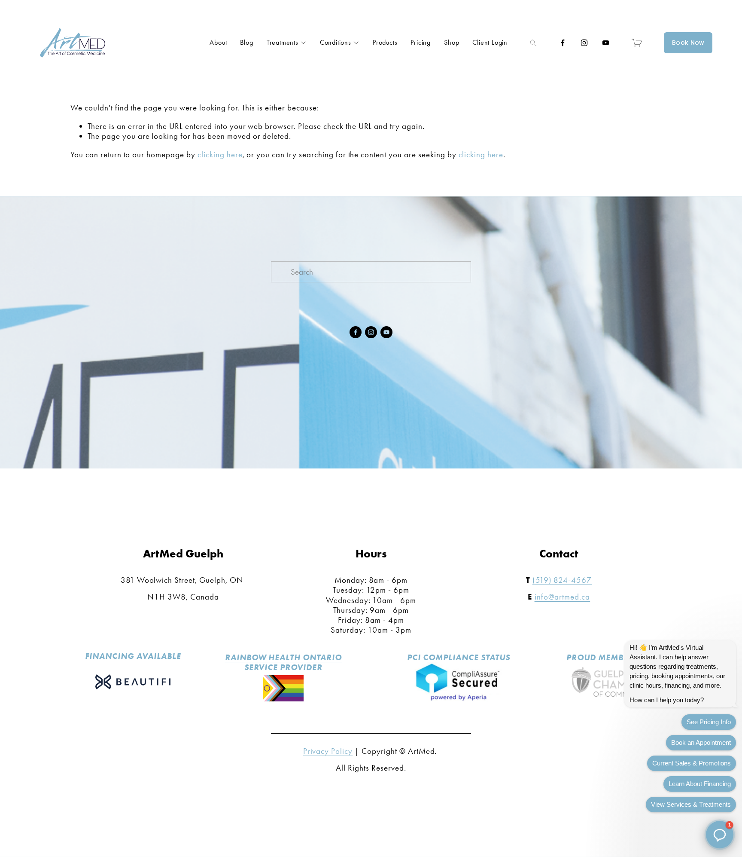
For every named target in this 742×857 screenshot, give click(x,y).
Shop (451, 42)
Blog (246, 42)
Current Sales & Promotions (691, 763)
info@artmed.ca (562, 597)
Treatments (282, 42)
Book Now (688, 42)
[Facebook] (563, 43)
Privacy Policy (328, 751)
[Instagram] (584, 43)
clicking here (220, 154)
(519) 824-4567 (562, 580)
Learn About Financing (700, 783)
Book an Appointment (701, 742)
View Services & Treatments (691, 804)
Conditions (335, 42)
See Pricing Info (709, 721)
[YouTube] (606, 43)
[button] (719, 834)
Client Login (490, 42)
